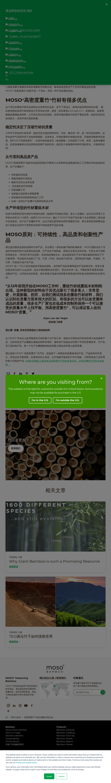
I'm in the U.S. (40, 400)
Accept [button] (49, 776)
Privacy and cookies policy (26, 762)
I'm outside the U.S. (67, 400)
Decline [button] (62, 776)
